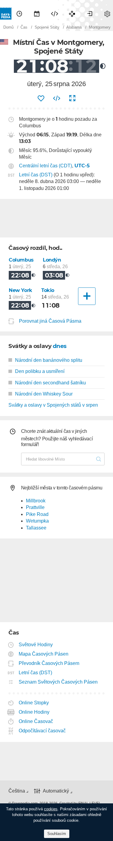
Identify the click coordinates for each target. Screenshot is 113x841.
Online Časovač (36, 721)
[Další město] (87, 296)
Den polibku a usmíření (39, 371)
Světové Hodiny (36, 644)
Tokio (47, 290)
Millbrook (36, 500)
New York (20, 290)
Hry (72, 14)
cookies (51, 809)
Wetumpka (37, 520)
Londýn (52, 260)
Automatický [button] (56, 790)
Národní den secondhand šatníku (50, 382)
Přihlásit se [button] (90, 14)
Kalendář (36, 14)
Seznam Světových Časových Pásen (58, 681)
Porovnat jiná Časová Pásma (50, 321)
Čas (19, 14)
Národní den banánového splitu (48, 360)
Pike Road (37, 514)
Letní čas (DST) (35, 174)
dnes (60, 346)
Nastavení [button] (107, 14)
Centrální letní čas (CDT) (45, 165)
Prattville (35, 507)
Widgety (54, 14)
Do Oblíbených (41, 98)
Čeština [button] (16, 790)
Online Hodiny (34, 712)
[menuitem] (19, 14)
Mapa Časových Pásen (43, 653)
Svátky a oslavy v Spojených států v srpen (53, 405)
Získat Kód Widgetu (56, 98)
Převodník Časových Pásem (49, 663)
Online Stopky (34, 702)
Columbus (21, 260)
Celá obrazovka (72, 98)
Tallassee (36, 527)
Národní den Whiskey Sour (44, 393)
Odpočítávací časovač (42, 730)
